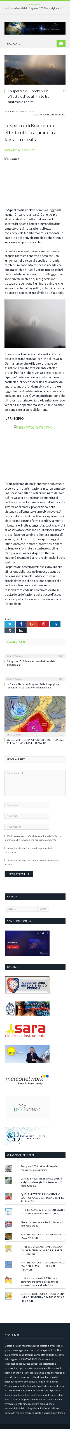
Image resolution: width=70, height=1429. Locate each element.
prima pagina (59, 114)
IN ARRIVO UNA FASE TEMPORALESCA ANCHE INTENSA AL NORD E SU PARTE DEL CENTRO (41, 1250)
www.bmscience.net (19, 150)
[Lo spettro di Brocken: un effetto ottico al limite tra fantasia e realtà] (35, 70)
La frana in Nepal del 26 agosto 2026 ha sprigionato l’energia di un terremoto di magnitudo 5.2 (35, 8)
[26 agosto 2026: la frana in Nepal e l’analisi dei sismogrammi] (35, 654)
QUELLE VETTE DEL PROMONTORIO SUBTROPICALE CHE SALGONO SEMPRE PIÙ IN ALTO (42, 1198)
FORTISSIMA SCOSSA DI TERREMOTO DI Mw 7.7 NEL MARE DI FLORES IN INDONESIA (43, 1266)
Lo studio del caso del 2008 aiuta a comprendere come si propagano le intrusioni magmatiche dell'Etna (39, 1282)
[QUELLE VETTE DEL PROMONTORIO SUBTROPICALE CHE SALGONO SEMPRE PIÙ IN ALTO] (35, 716)
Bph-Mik (12, 111)
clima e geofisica (42, 114)
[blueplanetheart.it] (35, 27)
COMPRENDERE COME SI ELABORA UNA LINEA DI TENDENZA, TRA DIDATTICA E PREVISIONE (42, 1297)
